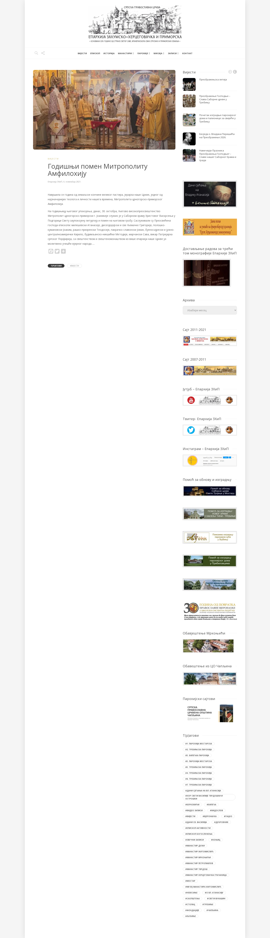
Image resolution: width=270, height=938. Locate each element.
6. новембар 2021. (72, 181)
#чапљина (212, 910)
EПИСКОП (95, 53)
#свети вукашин (216, 898)
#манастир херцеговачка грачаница (206, 875)
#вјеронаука (210, 816)
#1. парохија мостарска (198, 743)
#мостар (190, 881)
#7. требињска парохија (198, 784)
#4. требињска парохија (198, 773)
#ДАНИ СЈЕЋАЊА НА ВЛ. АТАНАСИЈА (203, 790)
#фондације (192, 910)
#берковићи (192, 804)
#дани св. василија (196, 822)
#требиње (207, 904)
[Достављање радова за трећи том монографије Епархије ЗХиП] (207, 272)
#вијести (74, 265)
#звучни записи (194, 840)
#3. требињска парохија (198, 767)
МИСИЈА (158, 53)
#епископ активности (197, 828)
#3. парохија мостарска (198, 761)
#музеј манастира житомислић (203, 887)
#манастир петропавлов (199, 863)
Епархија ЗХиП (55, 181)
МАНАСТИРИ (125, 53)
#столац (190, 904)
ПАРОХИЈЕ (142, 53)
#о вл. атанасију (214, 892)
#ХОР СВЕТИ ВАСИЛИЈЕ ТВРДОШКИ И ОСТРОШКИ (204, 797)
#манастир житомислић (199, 851)
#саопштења (192, 898)
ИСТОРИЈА (109, 53)
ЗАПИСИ (172, 53)
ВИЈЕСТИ (82, 53)
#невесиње (191, 892)
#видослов (216, 810)
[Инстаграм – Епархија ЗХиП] (210, 460)
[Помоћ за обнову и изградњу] (210, 490)
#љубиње (190, 916)
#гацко (228, 816)
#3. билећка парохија (197, 755)
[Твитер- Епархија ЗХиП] (210, 429)
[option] (210, 121)
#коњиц (215, 840)
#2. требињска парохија (198, 749)
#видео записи (194, 810)
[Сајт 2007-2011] (210, 370)
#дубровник (221, 822)
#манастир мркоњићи (198, 857)
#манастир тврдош (196, 869)
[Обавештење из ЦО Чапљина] (210, 678)
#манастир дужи (195, 845)
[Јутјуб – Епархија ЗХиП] (210, 400)
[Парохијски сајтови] (210, 713)
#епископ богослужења (198, 834)
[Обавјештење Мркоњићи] (208, 645)
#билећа (211, 804)
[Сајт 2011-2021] (210, 340)
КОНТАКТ (187, 53)
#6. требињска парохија (198, 779)
